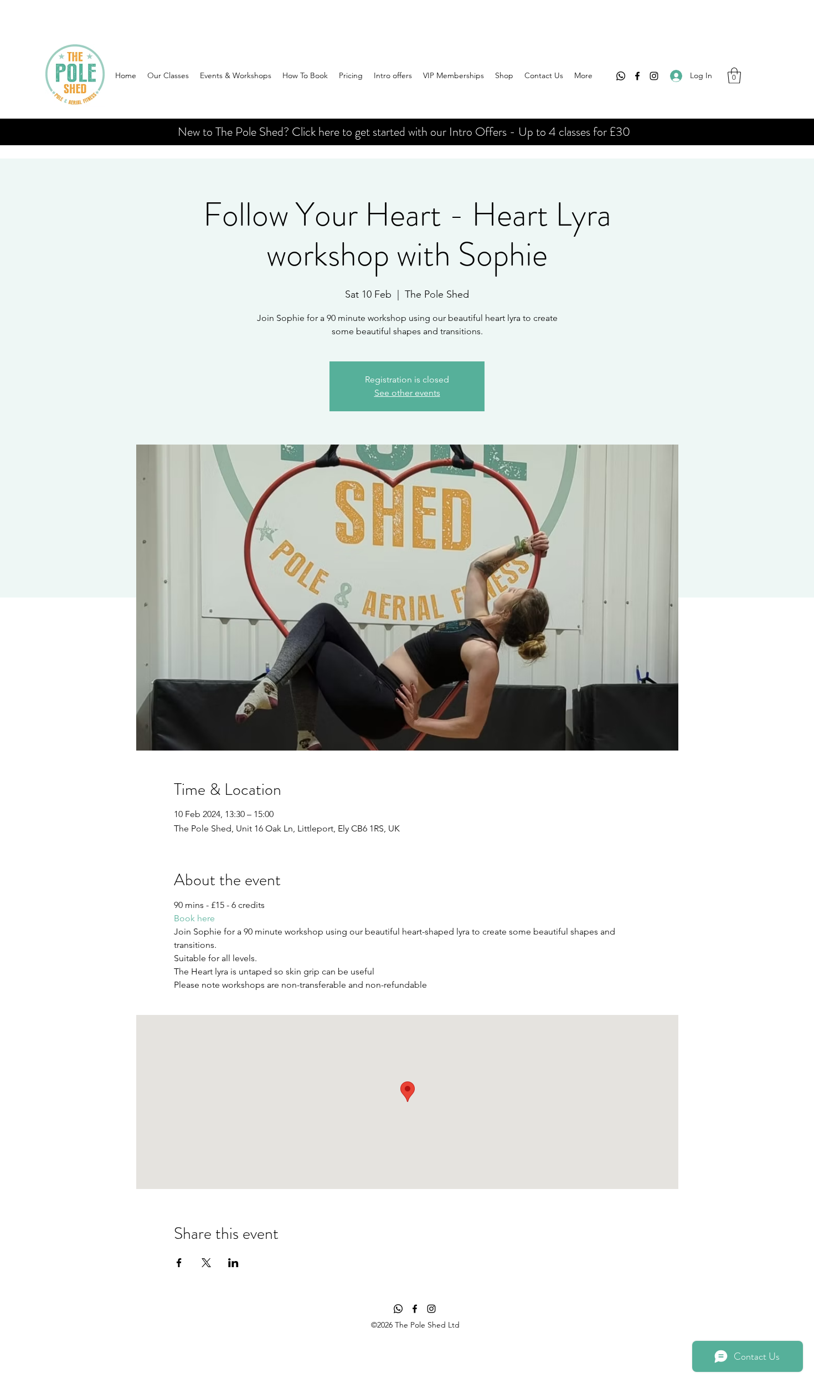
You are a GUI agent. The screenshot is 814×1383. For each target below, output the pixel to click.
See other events (407, 392)
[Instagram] (654, 75)
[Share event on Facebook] (179, 1262)
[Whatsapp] (620, 75)
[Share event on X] (206, 1262)
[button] (734, 76)
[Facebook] (637, 75)
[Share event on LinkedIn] (233, 1262)
